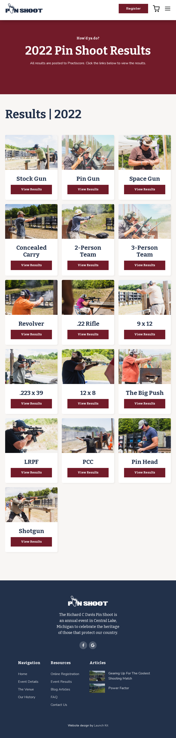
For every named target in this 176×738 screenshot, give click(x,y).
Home (22, 674)
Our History (26, 697)
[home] (24, 8)
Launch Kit (101, 725)
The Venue (26, 689)
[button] (167, 8)
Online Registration (65, 674)
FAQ (54, 697)
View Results (31, 189)
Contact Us (59, 704)
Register (133, 8)
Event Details (28, 681)
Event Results (61, 681)
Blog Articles (60, 689)
